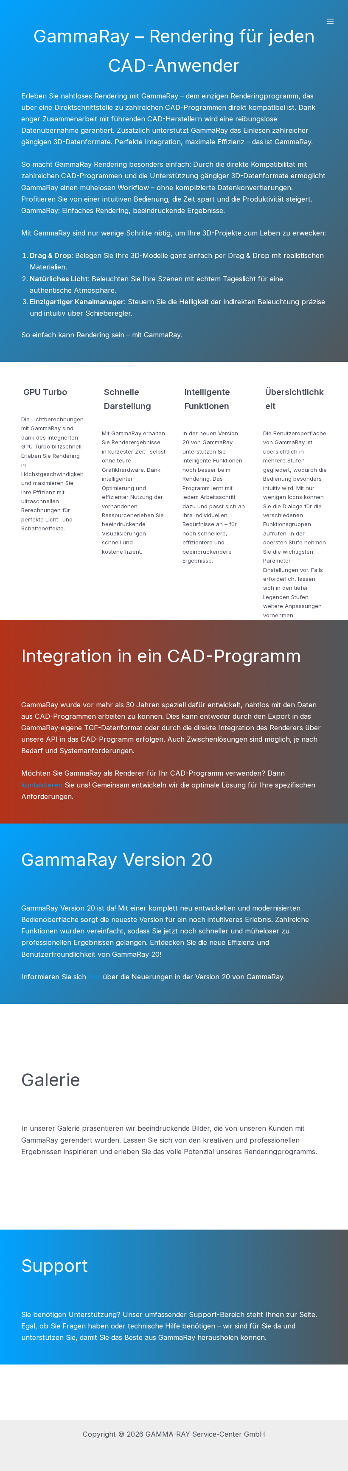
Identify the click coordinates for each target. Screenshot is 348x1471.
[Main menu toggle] (330, 21)
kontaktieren (41, 785)
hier (95, 976)
